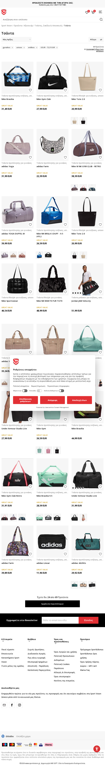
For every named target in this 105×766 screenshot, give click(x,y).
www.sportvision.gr (32, 763)
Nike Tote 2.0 (78, 99)
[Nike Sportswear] (17, 279)
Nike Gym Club (44, 99)
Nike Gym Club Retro (12, 495)
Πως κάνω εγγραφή (36, 657)
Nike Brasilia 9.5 (44, 495)
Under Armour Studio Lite (14, 428)
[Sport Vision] (3, 11)
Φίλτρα (93, 39)
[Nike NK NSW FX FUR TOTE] (52, 279)
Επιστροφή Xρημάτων (37, 662)
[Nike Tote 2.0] (87, 78)
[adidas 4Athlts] (87, 542)
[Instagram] (19, 705)
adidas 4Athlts (79, 563)
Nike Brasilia (8, 99)
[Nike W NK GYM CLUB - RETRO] (87, 145)
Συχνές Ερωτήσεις (36, 649)
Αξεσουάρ (28, 25)
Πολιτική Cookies (62, 664)
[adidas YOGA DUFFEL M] (17, 212)
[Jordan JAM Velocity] (87, 279)
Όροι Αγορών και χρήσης (65, 652)
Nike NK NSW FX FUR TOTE (49, 300)
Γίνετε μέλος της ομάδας (12, 666)
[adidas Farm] (52, 145)
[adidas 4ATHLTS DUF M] (83, 584)
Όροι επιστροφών (62, 676)
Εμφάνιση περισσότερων (52, 604)
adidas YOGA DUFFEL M (13, 233)
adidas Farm (43, 166)
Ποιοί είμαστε (7, 649)
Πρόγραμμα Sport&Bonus (91, 649)
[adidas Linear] (52, 542)
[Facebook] (12, 705)
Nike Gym (41, 428)
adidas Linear (43, 563)
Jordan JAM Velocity (81, 300)
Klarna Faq (85, 670)
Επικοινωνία (7, 653)
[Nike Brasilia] (17, 78)
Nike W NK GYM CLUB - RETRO (86, 166)
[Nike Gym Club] (52, 78)
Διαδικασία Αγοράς (37, 653)
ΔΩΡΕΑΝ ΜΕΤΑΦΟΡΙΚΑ (54, 3)
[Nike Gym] (48, 450)
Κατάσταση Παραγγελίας (39, 670)
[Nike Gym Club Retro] (83, 188)
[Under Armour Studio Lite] (87, 474)
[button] (52, 19)
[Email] (4, 705)
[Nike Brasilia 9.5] (48, 255)
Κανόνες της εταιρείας (64, 680)
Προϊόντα (18, 25)
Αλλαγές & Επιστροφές (64, 672)
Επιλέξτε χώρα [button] (23, 736)
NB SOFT (54, 763)
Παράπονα (59, 668)
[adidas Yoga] (17, 145)
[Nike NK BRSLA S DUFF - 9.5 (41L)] (52, 212)
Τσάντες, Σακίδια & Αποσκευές (48, 25)
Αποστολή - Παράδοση (38, 666)
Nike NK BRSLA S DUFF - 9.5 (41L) (50, 235)
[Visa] (41, 744)
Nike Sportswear (10, 300)
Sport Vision (6, 25)
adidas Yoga (8, 166)
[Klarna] (48, 744)
